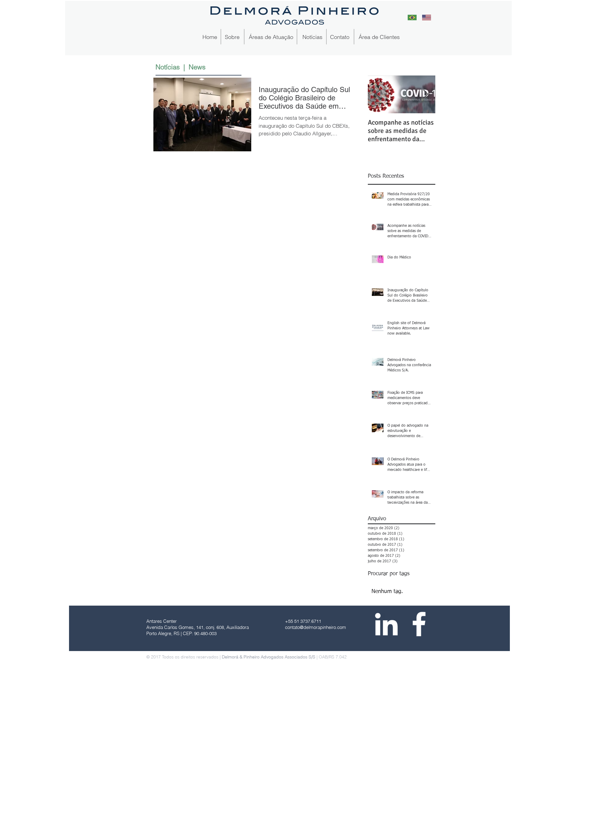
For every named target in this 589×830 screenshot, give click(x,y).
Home (210, 37)
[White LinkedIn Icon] (386, 624)
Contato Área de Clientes (364, 37)
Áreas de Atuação (271, 37)
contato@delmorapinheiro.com (315, 627)
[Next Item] (425, 94)
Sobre (234, 37)
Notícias (312, 37)
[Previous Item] (377, 94)
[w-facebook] (419, 624)
